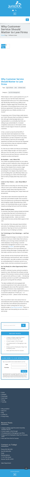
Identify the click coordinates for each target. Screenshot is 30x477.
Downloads (4, 396)
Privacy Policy (5, 416)
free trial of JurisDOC (16, 307)
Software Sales (21, 87)
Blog (2, 412)
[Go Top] (26, 468)
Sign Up (24, 371)
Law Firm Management (14, 92)
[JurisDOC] (15, 4)
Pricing (3, 400)
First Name (6, 367)
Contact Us (4, 414)
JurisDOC (11, 246)
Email (7, 364)
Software (3, 394)
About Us (3, 410)
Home (3, 35)
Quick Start (4, 398)
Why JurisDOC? (5, 409)
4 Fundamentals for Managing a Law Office (16, 344)
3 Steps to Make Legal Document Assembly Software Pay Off (15, 338)
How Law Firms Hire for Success (15, 350)
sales (15, 87)
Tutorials (3, 402)
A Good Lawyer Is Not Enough (14, 341)
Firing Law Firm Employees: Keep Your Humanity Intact (16, 347)
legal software (9, 87)
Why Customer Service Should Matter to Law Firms (12, 82)
